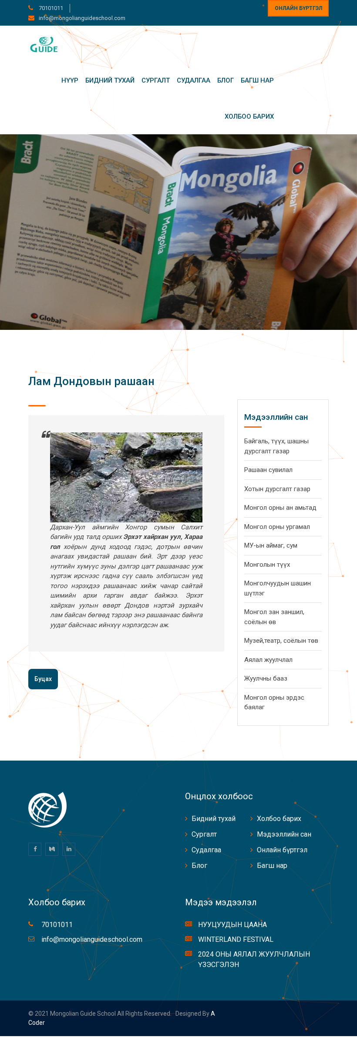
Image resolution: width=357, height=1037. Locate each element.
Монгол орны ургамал (277, 527)
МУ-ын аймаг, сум (270, 545)
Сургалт (155, 80)
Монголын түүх (267, 564)
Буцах (43, 678)
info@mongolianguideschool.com (82, 18)
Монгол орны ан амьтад (280, 508)
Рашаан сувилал (268, 470)
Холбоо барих (249, 116)
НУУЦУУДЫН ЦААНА (232, 925)
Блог (225, 80)
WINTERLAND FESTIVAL (235, 939)
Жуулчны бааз (265, 678)
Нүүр (69, 80)
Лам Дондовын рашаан (91, 381)
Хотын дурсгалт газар (277, 489)
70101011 (50, 8)
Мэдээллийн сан (284, 834)
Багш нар (257, 80)
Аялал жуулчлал (268, 660)
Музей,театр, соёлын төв (281, 641)
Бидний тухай (110, 80)
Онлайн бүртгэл (298, 8)
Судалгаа (193, 80)
